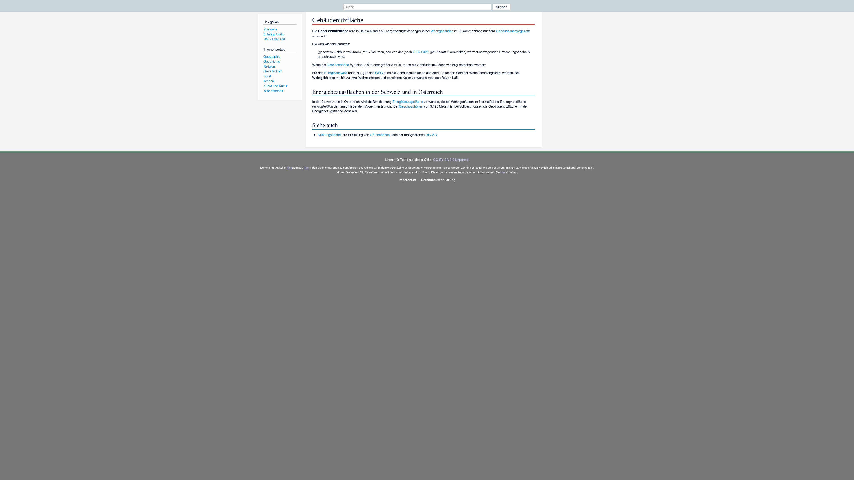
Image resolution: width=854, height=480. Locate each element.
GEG (379, 72)
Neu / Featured (274, 38)
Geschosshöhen (411, 106)
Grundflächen (380, 134)
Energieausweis (335, 72)
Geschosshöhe (338, 64)
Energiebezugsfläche (407, 101)
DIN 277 (431, 134)
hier (289, 167)
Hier (306, 167)
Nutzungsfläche (329, 134)
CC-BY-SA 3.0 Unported (450, 159)
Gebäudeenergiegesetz (513, 30)
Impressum (407, 179)
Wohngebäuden (442, 30)
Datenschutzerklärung (438, 179)
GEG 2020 (420, 51)
